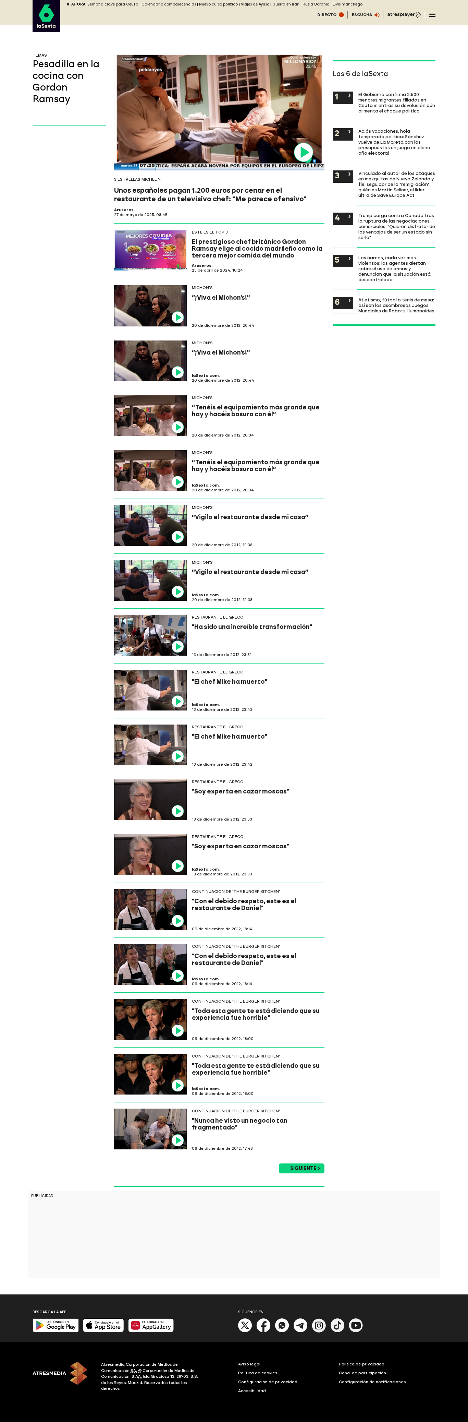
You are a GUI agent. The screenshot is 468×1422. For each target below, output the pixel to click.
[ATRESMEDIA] (63, 1377)
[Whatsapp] (282, 1331)
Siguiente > (305, 1168)
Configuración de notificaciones (372, 1381)
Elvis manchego (347, 4)
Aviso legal (249, 1364)
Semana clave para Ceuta (112, 4)
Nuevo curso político (218, 4)
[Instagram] (319, 1331)
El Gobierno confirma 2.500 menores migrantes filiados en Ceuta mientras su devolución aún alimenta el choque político (396, 102)
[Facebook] (263, 1331)
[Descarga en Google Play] (56, 1331)
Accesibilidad (252, 1390)
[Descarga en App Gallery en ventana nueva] (151, 1331)
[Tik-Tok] (337, 1331)
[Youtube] (356, 1331)
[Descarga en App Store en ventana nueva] (103, 1331)
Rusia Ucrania (316, 4)
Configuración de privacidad (267, 1381)
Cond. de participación (362, 1373)
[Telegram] (300, 1331)
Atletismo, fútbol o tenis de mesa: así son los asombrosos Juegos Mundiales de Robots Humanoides (396, 305)
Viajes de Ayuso (255, 4)
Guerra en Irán (285, 4)
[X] (245, 1331)
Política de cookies (258, 1373)
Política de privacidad (361, 1364)
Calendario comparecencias (168, 4)
